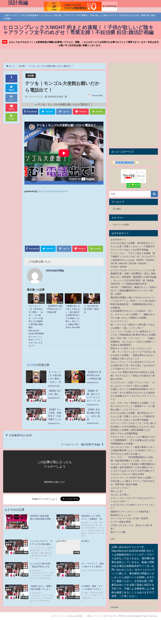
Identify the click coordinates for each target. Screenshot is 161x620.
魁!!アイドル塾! (118, 532)
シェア (11, 80)
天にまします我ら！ (120, 494)
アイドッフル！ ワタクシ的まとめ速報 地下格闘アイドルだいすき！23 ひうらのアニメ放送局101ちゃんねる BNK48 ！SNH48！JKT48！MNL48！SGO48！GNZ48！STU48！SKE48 (133, 260)
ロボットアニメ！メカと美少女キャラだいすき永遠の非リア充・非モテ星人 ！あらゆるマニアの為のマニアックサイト (133, 365)
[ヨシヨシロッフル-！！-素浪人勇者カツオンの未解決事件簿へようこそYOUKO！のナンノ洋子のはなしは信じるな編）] (133, 450)
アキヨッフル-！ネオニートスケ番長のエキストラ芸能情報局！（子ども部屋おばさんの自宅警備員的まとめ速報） (133, 440)
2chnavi (114, 607)
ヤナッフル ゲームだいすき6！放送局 (129, 518)
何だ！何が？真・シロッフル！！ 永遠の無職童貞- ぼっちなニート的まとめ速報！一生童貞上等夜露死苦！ (133, 341)
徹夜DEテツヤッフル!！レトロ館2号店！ (131, 511)
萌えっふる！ (117, 491)
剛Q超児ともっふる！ (121, 515)
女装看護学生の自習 (20, 435)
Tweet (11, 90)
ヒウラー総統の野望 (120, 522)
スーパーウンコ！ (119, 321)
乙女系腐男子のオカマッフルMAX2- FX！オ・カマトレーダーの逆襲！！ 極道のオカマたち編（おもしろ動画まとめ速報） (133, 314)
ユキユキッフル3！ (120, 488)
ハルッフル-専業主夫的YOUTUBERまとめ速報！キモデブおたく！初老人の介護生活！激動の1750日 (133, 375)
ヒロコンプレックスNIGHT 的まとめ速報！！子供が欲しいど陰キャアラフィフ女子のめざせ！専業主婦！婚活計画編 (133, 480)
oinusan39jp (97, 95)
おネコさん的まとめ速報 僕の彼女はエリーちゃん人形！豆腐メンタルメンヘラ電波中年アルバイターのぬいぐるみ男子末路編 (133, 246)
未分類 (31, 76)
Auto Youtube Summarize (53, 191)
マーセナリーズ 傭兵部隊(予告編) (80, 444)
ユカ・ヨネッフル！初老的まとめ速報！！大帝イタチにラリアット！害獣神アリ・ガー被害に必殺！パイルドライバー (133, 406)
